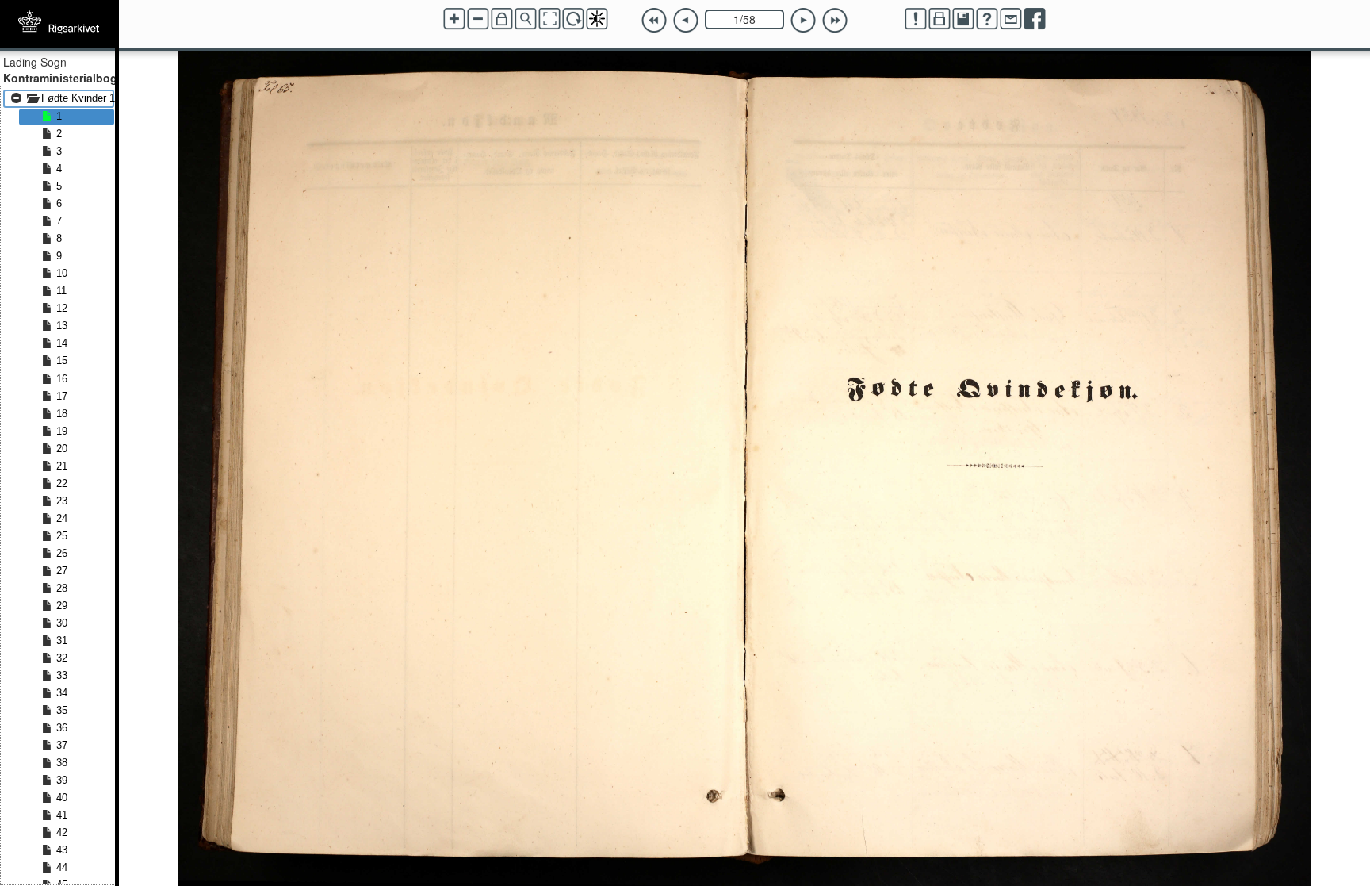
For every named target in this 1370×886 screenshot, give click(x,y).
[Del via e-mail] (1011, 19)
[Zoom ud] (478, 19)
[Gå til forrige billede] (685, 20)
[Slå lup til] (526, 19)
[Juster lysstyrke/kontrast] (597, 19)
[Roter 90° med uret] (573, 19)
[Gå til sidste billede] (835, 20)
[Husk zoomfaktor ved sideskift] (502, 19)
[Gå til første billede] (654, 20)
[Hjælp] (987, 19)
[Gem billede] (963, 19)
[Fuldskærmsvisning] (549, 19)
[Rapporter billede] (916, 19)
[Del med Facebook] (1035, 19)
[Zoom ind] (454, 19)
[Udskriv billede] (939, 19)
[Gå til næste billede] (803, 20)
